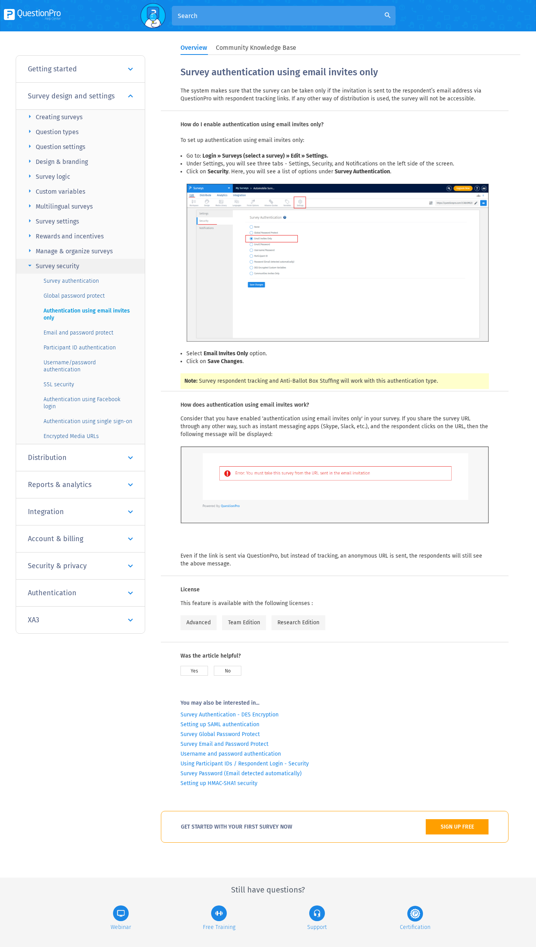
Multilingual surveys (59, 206)
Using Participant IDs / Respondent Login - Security (244, 763)
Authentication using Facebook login (82, 403)
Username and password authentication (230, 754)
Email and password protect (78, 332)
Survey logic (48, 176)
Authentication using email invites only (87, 314)
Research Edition (298, 622)
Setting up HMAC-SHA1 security (218, 783)
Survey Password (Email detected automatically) (241, 773)
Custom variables (55, 191)
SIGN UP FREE (457, 826)
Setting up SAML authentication (219, 724)
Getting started (52, 69)
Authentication (52, 593)
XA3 (33, 620)
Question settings (55, 146)
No (228, 671)
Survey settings (52, 221)
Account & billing (55, 538)
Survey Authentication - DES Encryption (229, 714)
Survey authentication (71, 281)
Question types (52, 131)
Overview (193, 47)
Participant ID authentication (80, 347)
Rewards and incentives (65, 236)
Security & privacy (57, 566)
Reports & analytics (59, 484)
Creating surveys (54, 117)
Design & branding (57, 161)
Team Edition (244, 622)
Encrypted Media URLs (71, 436)
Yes (194, 671)
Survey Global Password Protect (220, 734)
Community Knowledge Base (256, 47)
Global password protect (74, 296)
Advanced (198, 622)
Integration (46, 511)
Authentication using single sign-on (88, 421)
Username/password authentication (70, 366)
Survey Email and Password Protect (224, 744)
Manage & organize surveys (69, 251)
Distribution (47, 457)
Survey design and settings (71, 96)
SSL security (59, 384)
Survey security (52, 266)
